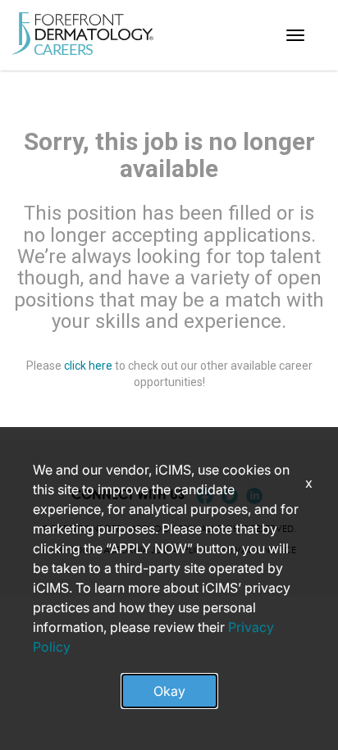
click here (88, 365)
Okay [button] (169, 691)
